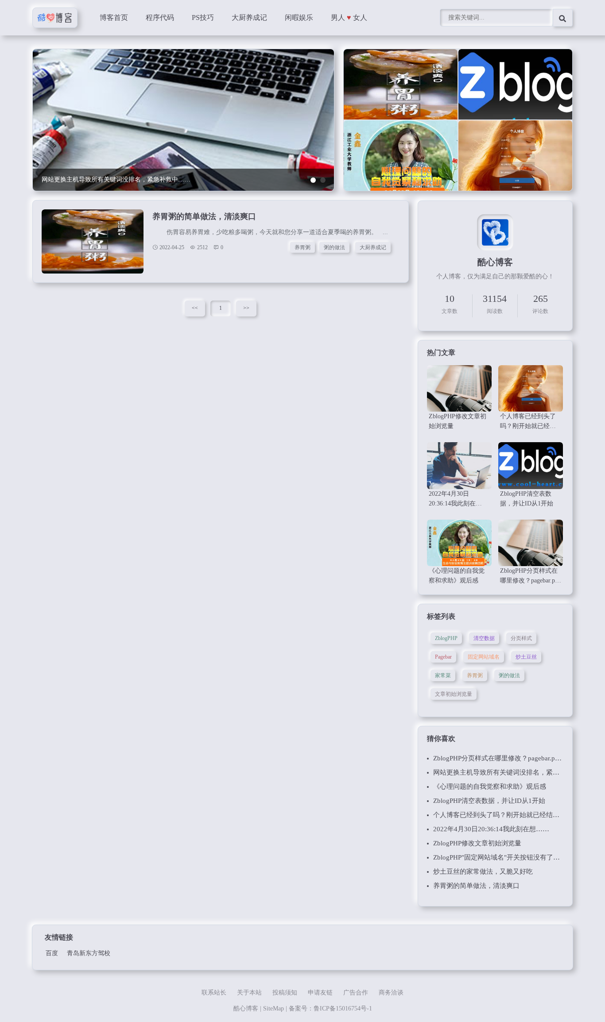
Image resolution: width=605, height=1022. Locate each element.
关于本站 (249, 992)
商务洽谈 (391, 992)
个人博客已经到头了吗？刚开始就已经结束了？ (503, 814)
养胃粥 (302, 247)
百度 (52, 953)
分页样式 (521, 638)
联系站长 (214, 992)
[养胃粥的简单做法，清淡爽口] (401, 90)
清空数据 (484, 638)
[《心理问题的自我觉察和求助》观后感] (401, 161)
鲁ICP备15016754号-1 (343, 1008)
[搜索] (563, 18)
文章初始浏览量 (453, 694)
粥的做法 (334, 247)
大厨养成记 (249, 17)
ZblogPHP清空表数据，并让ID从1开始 (489, 800)
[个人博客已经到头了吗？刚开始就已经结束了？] (515, 161)
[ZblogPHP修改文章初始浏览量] (459, 388)
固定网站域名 (484, 657)
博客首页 (114, 17)
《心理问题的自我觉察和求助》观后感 (489, 786)
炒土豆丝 (526, 657)
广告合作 (355, 992)
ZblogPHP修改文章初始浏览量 (477, 843)
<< (195, 308)
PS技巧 (203, 17)
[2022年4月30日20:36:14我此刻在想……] (459, 465)
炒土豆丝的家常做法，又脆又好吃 (483, 871)
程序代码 (160, 17)
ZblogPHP (446, 638)
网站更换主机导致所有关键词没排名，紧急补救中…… (513, 772)
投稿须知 (284, 992)
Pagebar (443, 657)
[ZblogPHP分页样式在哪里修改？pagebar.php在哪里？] (530, 543)
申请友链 (320, 992)
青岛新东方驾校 (88, 953)
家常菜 (443, 675)
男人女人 (349, 17)
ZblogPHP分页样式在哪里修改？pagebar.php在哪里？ (511, 758)
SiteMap (273, 1008)
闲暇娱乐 (299, 17)
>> (246, 308)
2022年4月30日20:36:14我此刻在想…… (491, 829)
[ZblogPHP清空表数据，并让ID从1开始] (515, 90)
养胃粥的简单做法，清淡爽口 (204, 216)
